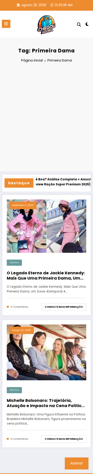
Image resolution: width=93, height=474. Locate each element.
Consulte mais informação (64, 307)
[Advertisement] (46, 117)
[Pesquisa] (79, 25)
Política (14, 262)
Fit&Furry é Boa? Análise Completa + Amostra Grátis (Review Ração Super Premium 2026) (54, 182)
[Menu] (6, 24)
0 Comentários (19, 307)
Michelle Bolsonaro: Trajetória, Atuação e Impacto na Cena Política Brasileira (45, 403)
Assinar (76, 463)
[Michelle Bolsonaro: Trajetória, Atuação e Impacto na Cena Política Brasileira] (46, 352)
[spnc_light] (87, 25)
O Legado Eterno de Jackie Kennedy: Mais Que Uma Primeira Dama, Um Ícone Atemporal (46, 275)
